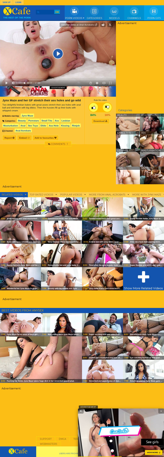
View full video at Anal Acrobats (77, 24)
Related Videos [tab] (12, 194)
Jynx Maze (27, 115)
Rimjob (76, 125)
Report (8, 138)
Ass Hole (54, 125)
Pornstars (33, 120)
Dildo (43, 125)
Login (18, 2)
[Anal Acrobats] (58, 91)
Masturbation (10, 125)
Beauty (22, 120)
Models (114, 18)
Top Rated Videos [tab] (42, 194)
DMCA (62, 439)
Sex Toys (33, 125)
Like (93, 107)
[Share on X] (110, 24)
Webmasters (48, 444)
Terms (77, 439)
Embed (23, 138)
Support (46, 439)
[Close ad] (161, 411)
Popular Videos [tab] (71, 194)
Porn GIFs (154, 18)
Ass (57, 120)
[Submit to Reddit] (103, 24)
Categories (94, 18)
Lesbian (66, 120)
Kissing (65, 125)
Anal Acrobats (23, 130)
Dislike (107, 107)
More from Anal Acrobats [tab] (107, 194)
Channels (134, 18)
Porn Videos (74, 18)
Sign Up (6, 2)
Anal (22, 125)
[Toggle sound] (81, 411)
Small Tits (46, 120)
